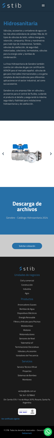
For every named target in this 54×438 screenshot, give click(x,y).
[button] (43, 5)
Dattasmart (27, 433)
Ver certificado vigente (10, 418)
